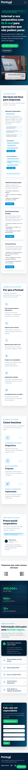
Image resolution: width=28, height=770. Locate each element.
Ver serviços (7, 50)
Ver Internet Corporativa (12, 173)
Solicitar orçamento (10, 721)
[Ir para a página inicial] (6, 2)
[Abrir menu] (25, 2)
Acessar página (11, 151)
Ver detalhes (9, 203)
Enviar (6, 743)
